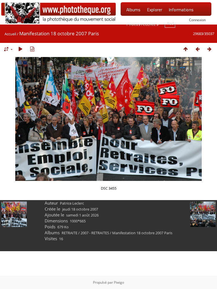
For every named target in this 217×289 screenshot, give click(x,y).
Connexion (197, 19)
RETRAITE (69, 232)
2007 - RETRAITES (95, 232)
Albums (133, 9)
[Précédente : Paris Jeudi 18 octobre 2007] (197, 49)
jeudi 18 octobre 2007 (80, 209)
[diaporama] (20, 49)
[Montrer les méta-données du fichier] (32, 49)
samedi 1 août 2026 (82, 215)
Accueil (10, 33)
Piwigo (119, 282)
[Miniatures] (186, 49)
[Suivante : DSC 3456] (209, 49)
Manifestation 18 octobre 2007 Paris (142, 232)
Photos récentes (142, 24)
